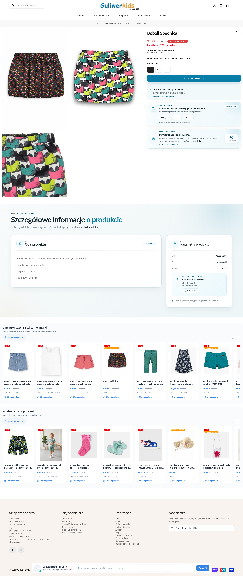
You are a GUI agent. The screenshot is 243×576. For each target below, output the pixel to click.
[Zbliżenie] (64, 35)
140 (150, 69)
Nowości (81, 15)
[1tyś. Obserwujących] (21, 550)
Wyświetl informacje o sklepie (163, 96)
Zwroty (118, 530)
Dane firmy (67, 521)
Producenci (142, 15)
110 (167, 69)
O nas (118, 521)
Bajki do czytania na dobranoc (128, 544)
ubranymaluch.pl (16, 542)
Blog (117, 532)
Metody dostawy (122, 527)
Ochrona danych (122, 538)
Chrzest (162, 15)
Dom (97, 23)
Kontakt (118, 518)
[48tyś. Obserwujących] (12, 550)
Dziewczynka (100, 15)
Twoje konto (67, 518)
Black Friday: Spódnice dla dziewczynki (117, 23)
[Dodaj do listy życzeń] (238, 32)
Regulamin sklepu (122, 541)
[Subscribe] (231, 528)
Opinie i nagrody (122, 524)
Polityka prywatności (124, 535)
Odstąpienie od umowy (72, 532)
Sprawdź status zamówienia (74, 524)
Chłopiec (122, 15)
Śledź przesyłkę (68, 527)
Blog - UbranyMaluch (71, 530)
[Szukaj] (13, 6)
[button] (227, 5)
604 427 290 (192, 291)
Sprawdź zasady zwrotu (167, 144)
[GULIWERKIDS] (121, 5)
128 (159, 69)
